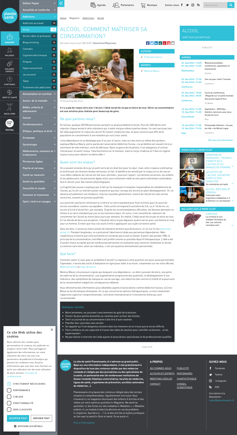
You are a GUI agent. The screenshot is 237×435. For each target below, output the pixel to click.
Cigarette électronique (35, 55)
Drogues (27, 61)
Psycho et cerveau (33, 168)
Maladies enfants (9, 70)
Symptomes (9, 84)
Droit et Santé (9, 97)
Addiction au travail (33, 23)
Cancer (27, 117)
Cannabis (28, 48)
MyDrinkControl (68, 266)
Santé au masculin (34, 174)
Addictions (29, 16)
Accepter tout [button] (18, 418)
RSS (217, 386)
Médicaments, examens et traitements (38, 152)
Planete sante (10, 15)
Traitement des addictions (37, 87)
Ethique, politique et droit (37, 131)
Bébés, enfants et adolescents (33, 109)
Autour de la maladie (35, 100)
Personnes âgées (33, 161)
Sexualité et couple (34, 188)
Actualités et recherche (36, 9)
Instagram (220, 380)
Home (63, 18)
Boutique (152, 4)
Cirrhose (211, 213)
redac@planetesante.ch (221, 400)
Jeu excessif (29, 74)
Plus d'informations (84, 422)
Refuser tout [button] (41, 418)
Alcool (26, 29)
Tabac (26, 80)
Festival (10, 130)
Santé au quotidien (34, 181)
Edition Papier (31, 3)
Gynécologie (30, 144)
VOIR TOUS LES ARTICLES (196, 37)
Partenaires (127, 4)
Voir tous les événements (220, 140)
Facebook (220, 368)
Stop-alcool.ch (88, 266)
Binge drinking (31, 42)
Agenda (101, 4)
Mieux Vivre (9, 114)
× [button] (51, 330)
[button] (148, 43)
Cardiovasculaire (33, 124)
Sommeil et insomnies (36, 194)
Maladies (9, 55)
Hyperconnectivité (32, 68)
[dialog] (29, 379)
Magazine (9, 42)
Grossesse (29, 137)
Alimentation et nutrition (37, 93)
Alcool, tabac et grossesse (36, 35)
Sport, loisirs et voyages (37, 201)
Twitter (219, 374)
